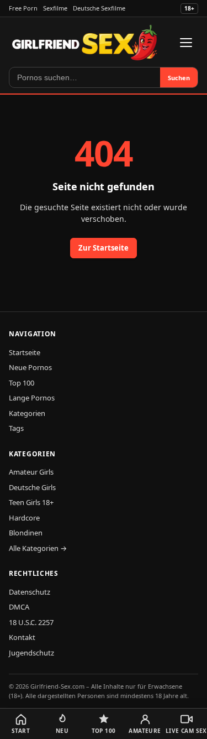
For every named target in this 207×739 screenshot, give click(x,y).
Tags (16, 428)
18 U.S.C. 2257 (31, 622)
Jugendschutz (31, 653)
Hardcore (24, 518)
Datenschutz (29, 592)
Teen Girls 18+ (31, 502)
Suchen (179, 78)
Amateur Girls (31, 472)
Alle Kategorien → (38, 548)
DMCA (19, 607)
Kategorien (27, 413)
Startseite (24, 352)
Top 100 (21, 383)
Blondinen (26, 533)
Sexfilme (55, 8)
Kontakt (22, 637)
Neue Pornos (30, 367)
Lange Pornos (32, 398)
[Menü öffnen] (186, 42)
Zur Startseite (103, 248)
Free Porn (23, 8)
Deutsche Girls (32, 487)
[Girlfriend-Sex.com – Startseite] (85, 43)
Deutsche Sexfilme (99, 8)
